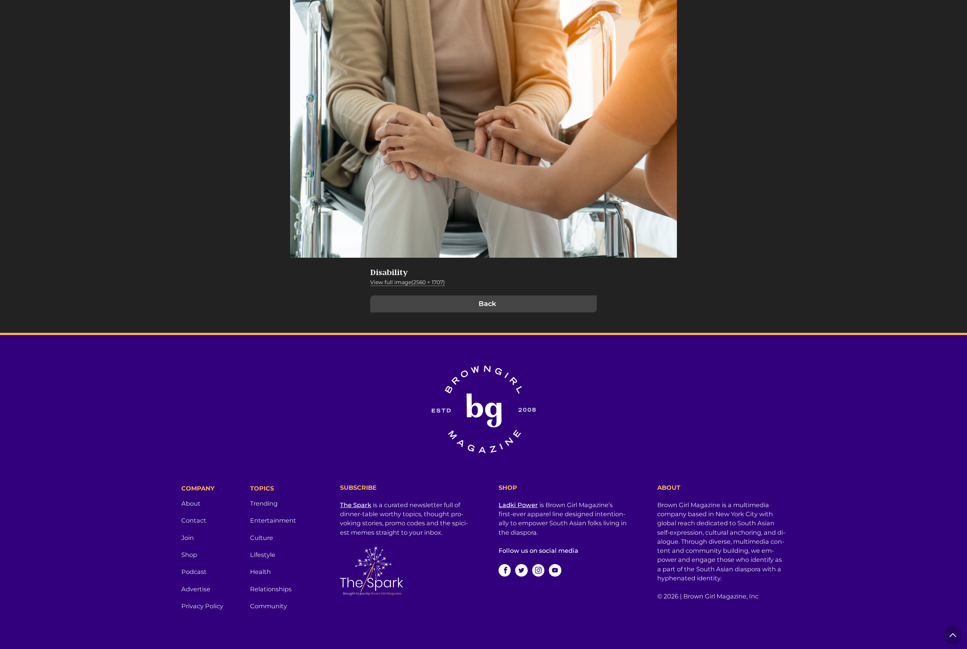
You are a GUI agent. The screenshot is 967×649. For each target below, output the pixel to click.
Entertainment (273, 520)
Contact (193, 520)
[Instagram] (538, 570)
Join (187, 537)
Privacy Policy (202, 606)
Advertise (195, 589)
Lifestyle (262, 554)
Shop (189, 554)
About (191, 503)
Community (268, 606)
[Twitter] (521, 570)
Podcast (194, 571)
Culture (261, 537)
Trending (264, 503)
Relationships (271, 589)
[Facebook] (505, 570)
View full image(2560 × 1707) (407, 282)
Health (260, 571)
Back (487, 304)
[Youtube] (555, 570)
